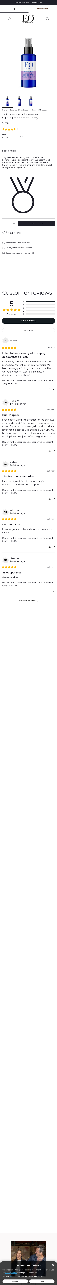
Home (4, 110)
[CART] (53, 18)
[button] (39, 301)
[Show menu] (3, 18)
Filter (30, 330)
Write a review (28, 320)
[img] (18, 403)
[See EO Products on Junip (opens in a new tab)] (35, 600)
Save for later (14, 233)
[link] (10, 129)
